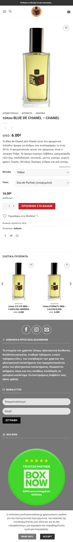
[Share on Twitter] (11, 235)
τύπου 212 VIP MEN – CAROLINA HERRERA (18, 307)
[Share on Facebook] (5, 235)
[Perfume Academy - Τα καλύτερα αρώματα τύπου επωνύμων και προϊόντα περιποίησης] (36, 11)
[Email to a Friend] (17, 235)
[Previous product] (11, 128)
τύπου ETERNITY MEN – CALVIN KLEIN (54, 307)
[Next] (70, 290)
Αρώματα (27, 113)
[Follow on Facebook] (26, 329)
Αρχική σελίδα (11, 113)
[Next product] (5, 128)
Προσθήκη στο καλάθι (37, 206)
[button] (4, 11)
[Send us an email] (46, 329)
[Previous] (3, 290)
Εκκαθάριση (64, 167)
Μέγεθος (7, 172)
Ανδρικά (40, 113)
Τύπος (5, 182)
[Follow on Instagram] (36, 329)
